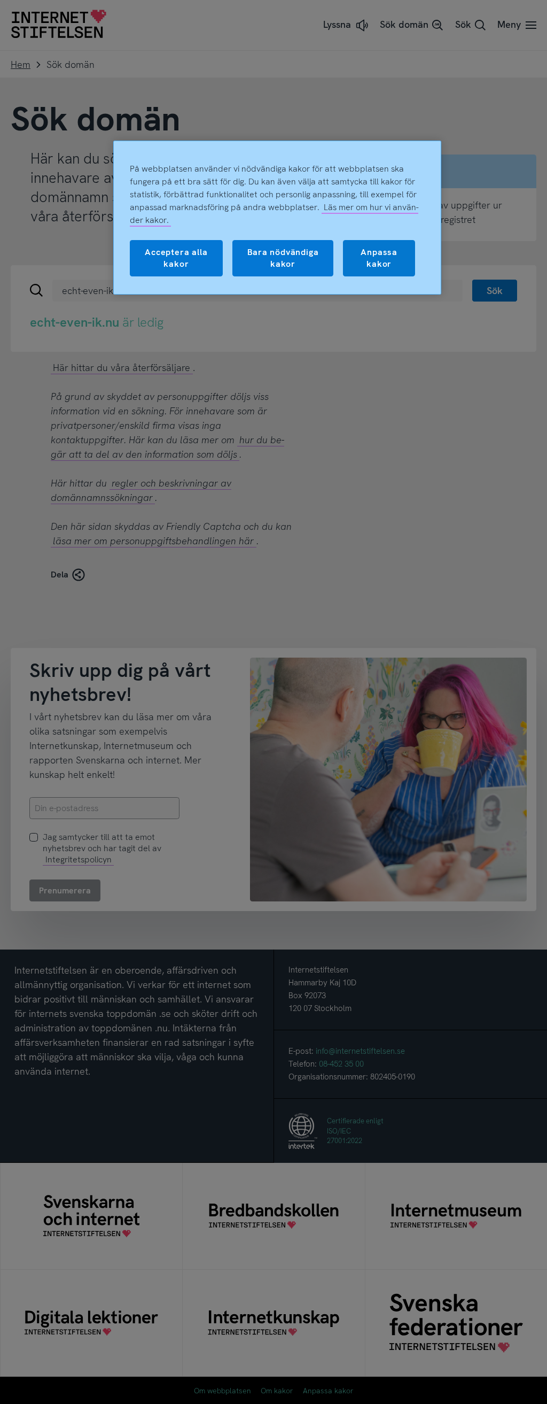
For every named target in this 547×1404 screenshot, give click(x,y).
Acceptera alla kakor (176, 257)
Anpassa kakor (379, 257)
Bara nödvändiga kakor (283, 257)
